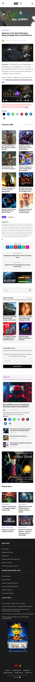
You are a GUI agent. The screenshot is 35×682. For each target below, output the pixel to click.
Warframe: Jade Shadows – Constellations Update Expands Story (9, 508)
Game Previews (6, 579)
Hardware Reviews (7, 590)
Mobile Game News (7, 552)
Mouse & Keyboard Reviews (10, 586)
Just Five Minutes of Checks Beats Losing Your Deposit (17, 614)
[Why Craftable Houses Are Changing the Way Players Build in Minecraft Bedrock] (17, 392)
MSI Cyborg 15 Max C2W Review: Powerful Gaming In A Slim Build (9, 318)
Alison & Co (7, 40)
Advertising (26, 670)
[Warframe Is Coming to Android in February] (9, 520)
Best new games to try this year (18, 436)
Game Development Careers (10, 566)
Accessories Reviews (8, 593)
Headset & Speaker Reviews (10, 583)
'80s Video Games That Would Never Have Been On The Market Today (25, 189)
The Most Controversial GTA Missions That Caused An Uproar (25, 210)
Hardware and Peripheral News (11, 559)
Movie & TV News (7, 562)
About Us (7, 670)
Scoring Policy (16, 670)
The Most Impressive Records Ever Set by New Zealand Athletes (15, 617)
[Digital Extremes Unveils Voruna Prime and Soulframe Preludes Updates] (25, 497)
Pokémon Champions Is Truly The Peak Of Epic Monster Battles (25, 168)
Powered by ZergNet (28, 124)
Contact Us (28, 672)
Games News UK (6, 30)
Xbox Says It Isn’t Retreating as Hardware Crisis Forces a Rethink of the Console (15, 610)
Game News (5, 549)
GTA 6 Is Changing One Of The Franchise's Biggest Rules (8, 189)
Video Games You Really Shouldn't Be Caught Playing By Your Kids (25, 318)
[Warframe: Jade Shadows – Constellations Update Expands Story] (9, 497)
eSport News (5, 555)
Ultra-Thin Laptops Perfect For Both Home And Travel (25, 338)
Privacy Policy (19, 672)
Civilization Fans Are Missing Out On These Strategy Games (25, 147)
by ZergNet (29, 298)
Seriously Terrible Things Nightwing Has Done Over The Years (9, 210)
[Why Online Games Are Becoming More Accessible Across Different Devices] (6, 430)
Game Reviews (6, 576)
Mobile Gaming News (7, 527)
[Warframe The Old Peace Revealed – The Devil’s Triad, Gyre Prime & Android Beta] (25, 520)
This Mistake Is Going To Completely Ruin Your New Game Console (9, 338)
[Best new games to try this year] (6, 437)
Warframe (11, 217)
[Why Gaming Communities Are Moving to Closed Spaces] (6, 444)
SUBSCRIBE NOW (17, 366)
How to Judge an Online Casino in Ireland (13, 603)
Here (26, 107)
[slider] (10, 100)
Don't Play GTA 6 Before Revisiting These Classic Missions (9, 147)
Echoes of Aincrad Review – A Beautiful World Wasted (17, 606)
